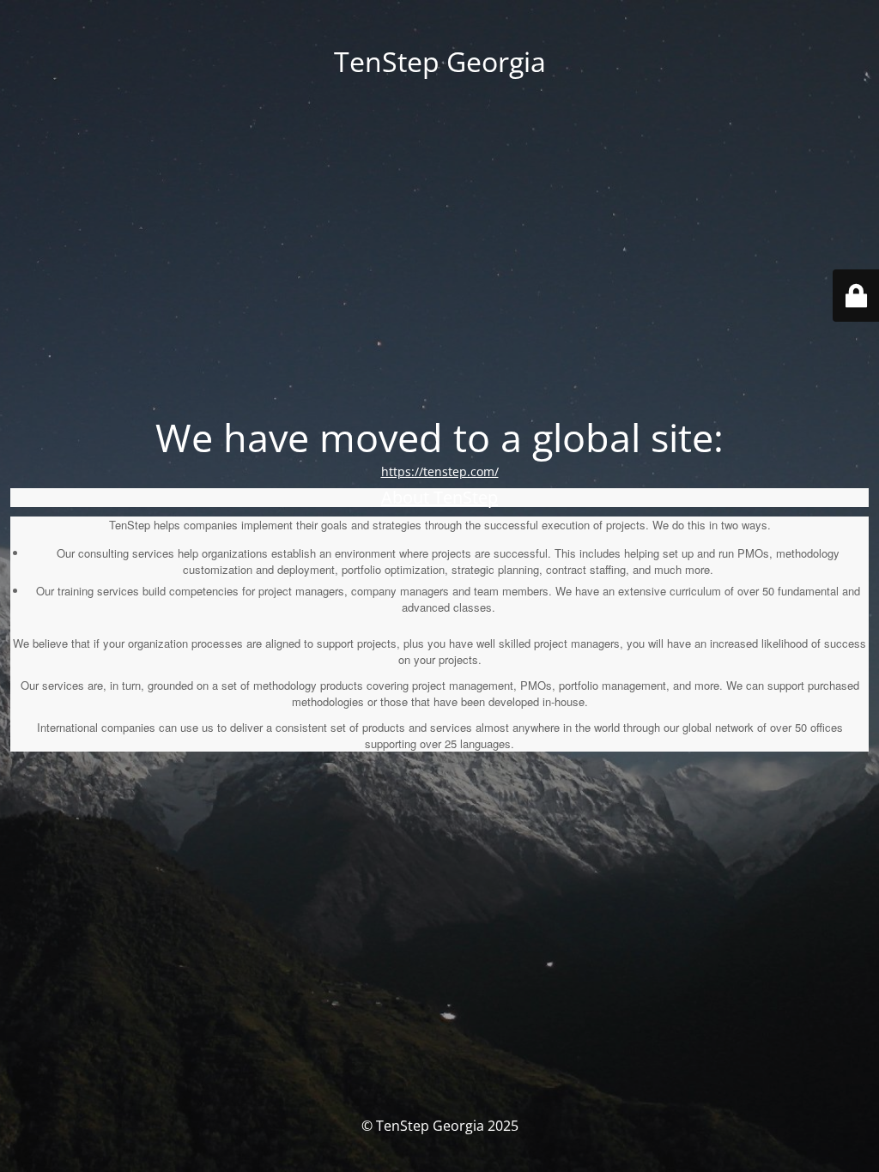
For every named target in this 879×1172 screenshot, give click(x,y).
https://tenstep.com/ (440, 471)
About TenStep (439, 497)
